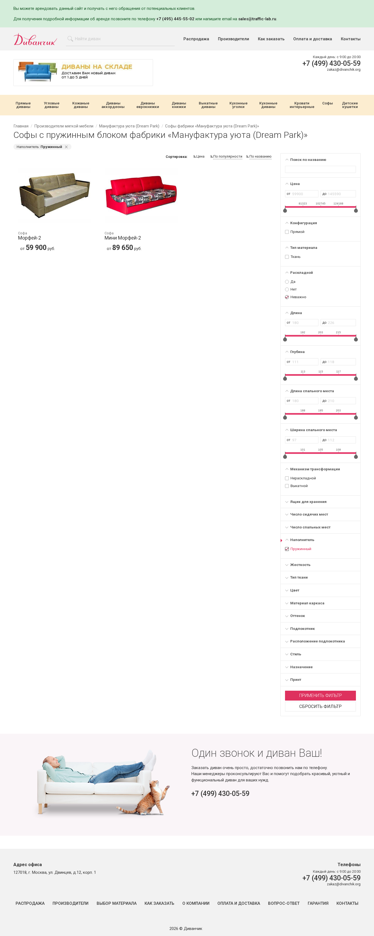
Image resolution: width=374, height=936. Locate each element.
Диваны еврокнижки (147, 105)
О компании (195, 903)
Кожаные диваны (80, 105)
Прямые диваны (23, 105)
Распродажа (196, 39)
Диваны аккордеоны (113, 105)
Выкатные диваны (208, 105)
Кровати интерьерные (302, 105)
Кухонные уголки (238, 105)
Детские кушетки (350, 105)
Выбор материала (117, 903)
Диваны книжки (179, 105)
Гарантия (318, 903)
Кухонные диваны (268, 105)
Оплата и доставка (312, 39)
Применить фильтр (320, 695)
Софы (327, 103)
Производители (233, 39)
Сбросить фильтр (320, 706)
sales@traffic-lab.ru (257, 18)
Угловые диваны (51, 105)
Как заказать (271, 39)
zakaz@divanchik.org (344, 69)
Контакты (351, 39)
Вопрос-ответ (284, 903)
